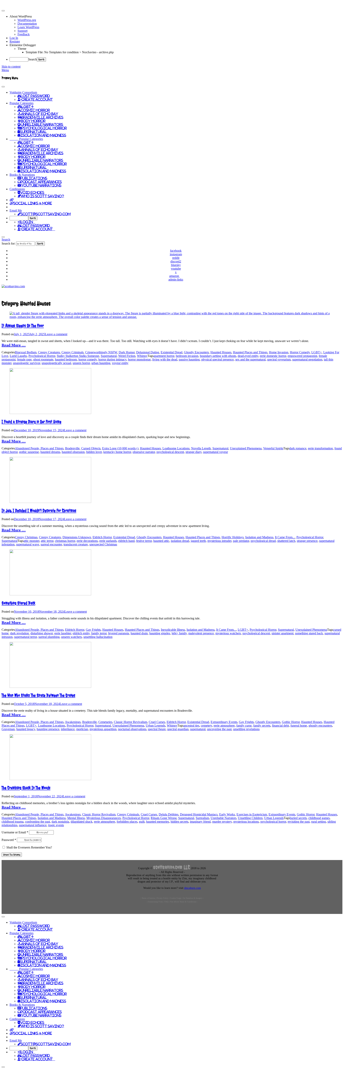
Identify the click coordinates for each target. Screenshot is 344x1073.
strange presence (307, 540)
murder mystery (222, 821)
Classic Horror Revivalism (130, 722)
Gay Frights (93, 629)
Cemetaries (105, 722)
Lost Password (35, 95)
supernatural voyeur (215, 452)
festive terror (144, 540)
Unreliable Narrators (42, 124)
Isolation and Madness (43, 135)
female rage (24, 359)
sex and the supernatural (250, 359)
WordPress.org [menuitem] (27, 20)
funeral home (298, 725)
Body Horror (33, 120)
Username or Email (15, 832)
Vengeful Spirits (273, 448)
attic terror (47, 540)
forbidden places (127, 821)
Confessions (17, 189)
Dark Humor (127, 352)
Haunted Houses (220, 352)
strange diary (193, 452)
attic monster (31, 540)
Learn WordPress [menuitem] (28, 27)
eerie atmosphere (224, 725)
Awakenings (73, 722)
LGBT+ (28, 106)
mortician (82, 729)
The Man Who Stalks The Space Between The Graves (38, 695)
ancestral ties (191, 725)
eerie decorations (87, 540)
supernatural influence (33, 825)
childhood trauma (12, 821)
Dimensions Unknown (77, 537)
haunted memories (157, 821)
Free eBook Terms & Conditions (183, 902)
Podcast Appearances (41, 181)
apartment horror (163, 356)
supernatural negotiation (307, 359)
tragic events (56, 825)
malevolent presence (201, 633)
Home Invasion (278, 352)
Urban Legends (155, 725)
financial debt (280, 725)
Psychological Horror (44, 128)
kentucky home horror (117, 452)
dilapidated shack (81, 821)
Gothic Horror (291, 722)
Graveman (8, 729)
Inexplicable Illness (173, 629)
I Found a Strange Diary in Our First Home (31, 422)
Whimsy (142, 356)
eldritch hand (126, 540)
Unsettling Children (250, 818)
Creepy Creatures (49, 352)
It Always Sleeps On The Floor (23, 326)
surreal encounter (51, 544)
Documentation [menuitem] (27, 23)
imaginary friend (200, 821)
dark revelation (19, 633)
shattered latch (286, 540)
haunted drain (139, 633)
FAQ (166, 902)
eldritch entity (81, 633)
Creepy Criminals (73, 352)
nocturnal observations (132, 729)
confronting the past (37, 821)
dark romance (297, 448)
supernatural (197, 729)
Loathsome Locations (176, 448)
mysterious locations (246, 821)
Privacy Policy (162, 898)
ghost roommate (43, 359)
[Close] (3, 237)
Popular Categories (21, 103)
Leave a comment (56, 334)
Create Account (37, 99)
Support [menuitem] (22, 30)
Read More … (14, 345)
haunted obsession (73, 452)
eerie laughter (62, 633)
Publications (33, 178)
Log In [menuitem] (14, 38)
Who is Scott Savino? (42, 196)
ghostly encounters (320, 725)
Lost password (36, 225)
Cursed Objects (91, 448)
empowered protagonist (302, 356)
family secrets (261, 725)
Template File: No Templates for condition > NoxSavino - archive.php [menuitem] (69, 52)
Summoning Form (155, 902)
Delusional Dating (147, 352)
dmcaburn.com (192, 887)
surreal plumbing (49, 637)
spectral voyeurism (279, 359)
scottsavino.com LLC (171, 867)
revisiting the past (299, 821)
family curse (244, 725)
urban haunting (100, 363)
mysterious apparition (103, 729)
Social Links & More (33, 203)
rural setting (318, 821)
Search (32, 59)
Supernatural (33, 131)
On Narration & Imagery (192, 898)
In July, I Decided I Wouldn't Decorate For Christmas (39, 510)
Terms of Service (148, 898)
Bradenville (72, 448)
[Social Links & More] (12, 199)
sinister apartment (282, 633)
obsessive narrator (144, 452)
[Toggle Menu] (3, 86)
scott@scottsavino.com (45, 214)
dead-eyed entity (248, 356)
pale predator (241, 540)
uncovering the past (219, 729)
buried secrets (298, 818)
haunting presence (48, 729)
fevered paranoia (118, 633)
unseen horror (81, 363)
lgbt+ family (179, 633)
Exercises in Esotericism (251, 814)
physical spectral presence (217, 359)
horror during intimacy (112, 359)
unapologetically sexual (56, 363)
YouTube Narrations (41, 185)
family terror (99, 633)
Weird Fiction (126, 356)
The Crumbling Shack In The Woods (26, 788)
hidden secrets (179, 821)
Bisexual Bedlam (25, 352)
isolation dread (180, 540)
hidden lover (94, 452)
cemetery (206, 725)
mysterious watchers (228, 633)
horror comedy (87, 359)
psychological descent (170, 452)
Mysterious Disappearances (103, 818)
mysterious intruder (219, 540)
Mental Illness (76, 818)
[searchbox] (19, 218)
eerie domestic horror (273, 356)
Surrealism (202, 818)
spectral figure (157, 729)
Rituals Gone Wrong (164, 818)
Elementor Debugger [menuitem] (23, 45)
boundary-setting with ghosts (218, 356)
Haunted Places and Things (250, 352)
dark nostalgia (60, 821)
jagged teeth (198, 540)
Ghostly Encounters (196, 352)
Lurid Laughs (18, 356)
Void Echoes (32, 192)
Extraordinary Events (224, 722)
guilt (142, 821)
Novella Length (201, 448)
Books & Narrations (22, 174)
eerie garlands (108, 540)
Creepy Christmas (26, 537)
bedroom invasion (187, 356)
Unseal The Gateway (11, 854)
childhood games (319, 818)
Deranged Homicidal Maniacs (199, 814)
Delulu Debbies (168, 814)
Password (9, 840)
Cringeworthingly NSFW (101, 352)
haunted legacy (25, 729)
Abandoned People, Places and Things (39, 448)
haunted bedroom (66, 359)
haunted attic (161, 540)
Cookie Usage (175, 898)
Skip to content (11, 66)
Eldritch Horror (102, 537)
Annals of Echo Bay (39, 113)
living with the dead (164, 359)
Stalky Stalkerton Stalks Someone (78, 356)
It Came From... (285, 537)
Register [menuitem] (15, 41)
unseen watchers (71, 637)
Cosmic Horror (35, 110)
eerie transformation (320, 448)
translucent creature (76, 544)
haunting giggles (159, 633)
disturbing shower (41, 633)
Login (28, 222)
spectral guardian (178, 729)
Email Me (16, 210)
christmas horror (65, 540)
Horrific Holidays (233, 537)
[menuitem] (176, 16)
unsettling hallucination (97, 637)
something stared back (309, 633)
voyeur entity (120, 363)
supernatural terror (25, 637)
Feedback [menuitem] (24, 34)
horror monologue (139, 359)
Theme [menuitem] (22, 48)
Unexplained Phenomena (246, 448)
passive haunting (189, 359)
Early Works (227, 814)
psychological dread (263, 540)
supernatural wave (27, 544)
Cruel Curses (157, 722)
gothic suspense (29, 452)
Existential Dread (171, 352)
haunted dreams (50, 452)
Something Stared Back (18, 603)
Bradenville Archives (42, 117)
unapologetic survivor (26, 363)
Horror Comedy (300, 352)
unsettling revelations (246, 729)
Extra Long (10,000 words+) (120, 448)
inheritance (68, 729)
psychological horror (273, 821)
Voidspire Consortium (23, 92)
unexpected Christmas (103, 544)
